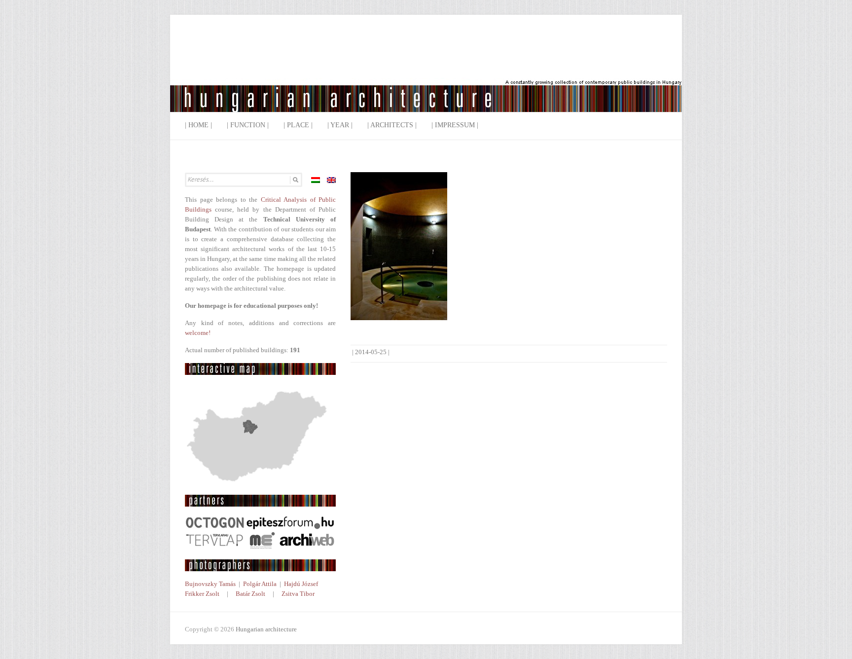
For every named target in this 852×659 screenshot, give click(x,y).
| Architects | (392, 125)
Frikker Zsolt (202, 593)
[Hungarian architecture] (426, 71)
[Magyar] (315, 180)
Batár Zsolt (250, 593)
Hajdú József (301, 583)
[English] (331, 180)
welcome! (198, 332)
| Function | (248, 125)
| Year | (340, 125)
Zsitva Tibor (298, 593)
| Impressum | (454, 125)
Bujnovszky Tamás (210, 583)
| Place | (298, 125)
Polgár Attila (260, 583)
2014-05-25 (371, 352)
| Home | (198, 125)
